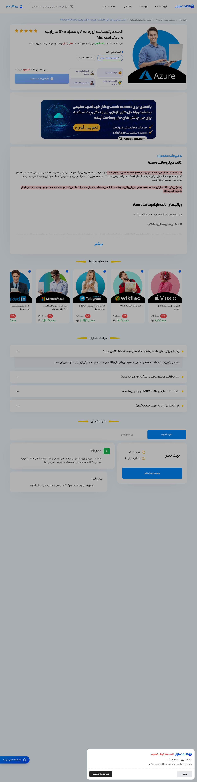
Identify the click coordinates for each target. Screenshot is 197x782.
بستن (184, 774)
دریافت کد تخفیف (100, 774)
